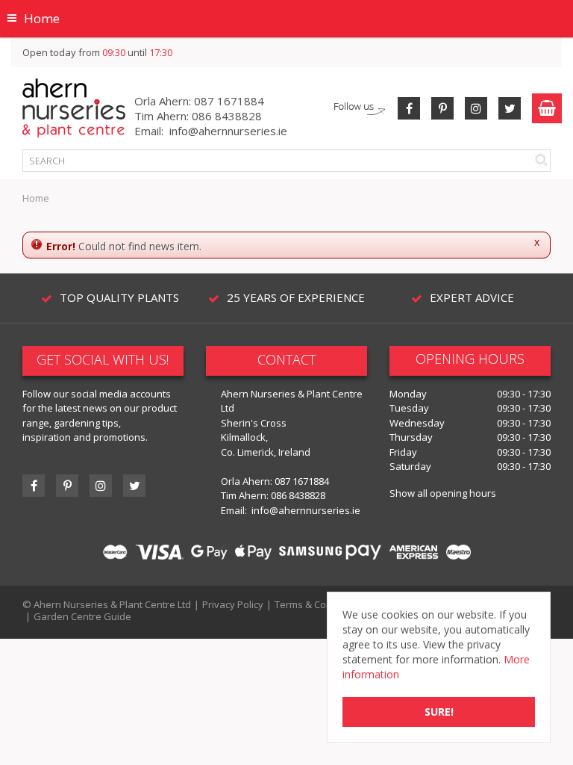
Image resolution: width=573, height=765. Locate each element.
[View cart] (547, 108)
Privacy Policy (232, 604)
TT (134, 485)
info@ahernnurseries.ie (228, 130)
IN (476, 108)
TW (509, 108)
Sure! (439, 711)
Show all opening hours (442, 493)
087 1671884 (229, 100)
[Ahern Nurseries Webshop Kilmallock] (73, 107)
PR (442, 108)
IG (101, 485)
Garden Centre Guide (82, 616)
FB (409, 108)
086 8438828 (227, 115)
